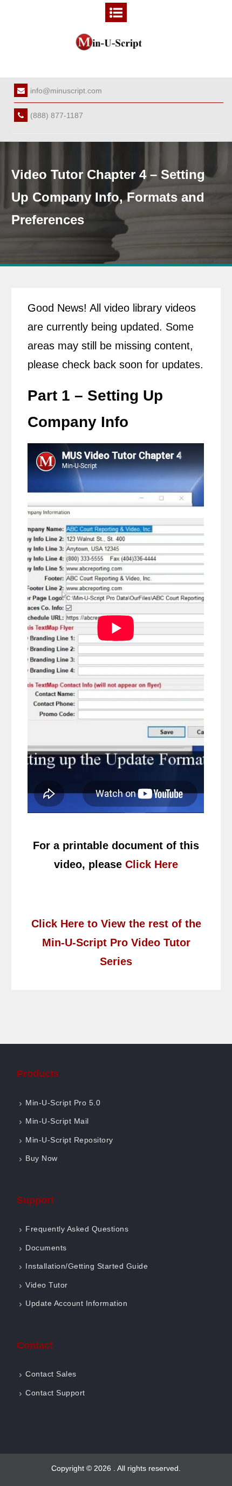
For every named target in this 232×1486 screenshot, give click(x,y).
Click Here (151, 864)
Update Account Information (76, 1303)
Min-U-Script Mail (57, 1121)
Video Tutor (46, 1285)
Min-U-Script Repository (69, 1140)
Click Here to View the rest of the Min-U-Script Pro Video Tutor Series (116, 942)
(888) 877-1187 (56, 115)
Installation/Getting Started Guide (86, 1266)
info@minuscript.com (66, 90)
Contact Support (55, 1392)
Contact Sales (51, 1374)
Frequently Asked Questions (76, 1228)
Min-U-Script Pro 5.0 (62, 1102)
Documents (46, 1247)
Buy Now (41, 1158)
